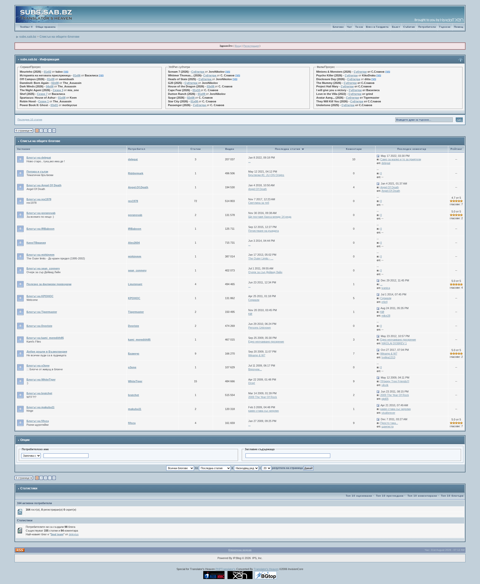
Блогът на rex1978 (38, 199)
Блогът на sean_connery (43, 268)
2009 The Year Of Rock (262, 396)
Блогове (338, 26)
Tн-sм (359, 26)
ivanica (386, 287)
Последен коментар (411, 149)
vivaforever (388, 412)
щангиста (388, 426)
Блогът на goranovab (41, 212)
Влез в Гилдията (377, 26)
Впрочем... (255, 369)
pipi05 (385, 398)
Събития (409, 26)
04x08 (50, 86)
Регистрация (251, 45)
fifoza (132, 422)
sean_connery (137, 270)
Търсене (445, 26)
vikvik (385, 385)
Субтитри (197, 71)
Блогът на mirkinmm (40, 254)
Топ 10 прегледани (390, 495)
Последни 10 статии (30, 119)
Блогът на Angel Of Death (44, 185)
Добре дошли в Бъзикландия (46, 351)
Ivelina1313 (388, 357)
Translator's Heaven (266, 569)
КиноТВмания (36, 242)
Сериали (253, 299)
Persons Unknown (259, 327)
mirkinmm (134, 256)
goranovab (135, 214)
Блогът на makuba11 (40, 407)
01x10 (196, 90)
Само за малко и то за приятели (400, 159)
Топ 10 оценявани (359, 495)
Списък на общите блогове (60, 36)
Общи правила (46, 26)
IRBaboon (134, 228)
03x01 (54, 105)
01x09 (201, 93)
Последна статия (288, 149)
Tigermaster (136, 311)
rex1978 (133, 200)
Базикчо (133, 353)
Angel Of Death (257, 189)
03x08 (210, 86)
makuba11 (134, 408)
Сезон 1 (43, 101)
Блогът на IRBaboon (40, 228)
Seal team (57, 534)
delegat (133, 159)
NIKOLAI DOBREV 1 (394, 343)
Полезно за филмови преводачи (49, 284)
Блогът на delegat (38, 157)
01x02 (47, 71)
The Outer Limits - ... (260, 258)
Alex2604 (134, 242)
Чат (349, 26)
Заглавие (23, 149)
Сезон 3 (58, 90)
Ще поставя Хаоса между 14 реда (269, 216)
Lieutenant (135, 284)
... (249, 161)
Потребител (136, 149)
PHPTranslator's (226, 569)
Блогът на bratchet (39, 393)
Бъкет (396, 26)
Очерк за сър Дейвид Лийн (265, 272)
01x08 (50, 79)
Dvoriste (133, 325)
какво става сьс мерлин (263, 410)
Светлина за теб (258, 202)
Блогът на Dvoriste (39, 325)
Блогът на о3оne (38, 365)
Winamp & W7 (256, 355)
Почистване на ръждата (263, 230)
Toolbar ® (26, 26)
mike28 (386, 315)
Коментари (354, 149)
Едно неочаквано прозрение (266, 341)
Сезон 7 (42, 93)
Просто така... (389, 422)
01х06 (76, 75)
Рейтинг (456, 149)
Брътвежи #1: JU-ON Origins (266, 175)
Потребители (427, 26)
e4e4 (385, 301)
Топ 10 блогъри (452, 495)
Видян (229, 149)
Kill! (250, 313)
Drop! (251, 383)
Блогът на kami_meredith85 (45, 337)
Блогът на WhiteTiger (41, 379)
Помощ (458, 26)
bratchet (133, 394)
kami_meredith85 (139, 339)
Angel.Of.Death (138, 187)
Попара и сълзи (37, 171)
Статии (195, 149)
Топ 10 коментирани (422, 495)
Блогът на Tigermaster (41, 311)
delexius (74, 534)
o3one (132, 367)
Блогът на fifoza (37, 420)
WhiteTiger (135, 381)
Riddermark (135, 173)
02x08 (55, 82)
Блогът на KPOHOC (40, 296)
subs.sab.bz (27, 36)
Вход (238, 45)
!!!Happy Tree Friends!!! (394, 381)
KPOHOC (134, 298)
